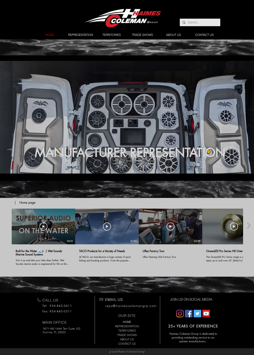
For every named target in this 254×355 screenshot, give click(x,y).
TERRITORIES (127, 330)
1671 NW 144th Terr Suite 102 (61, 328)
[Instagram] (180, 313)
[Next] (232, 117)
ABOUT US (127, 339)
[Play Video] (43, 226)
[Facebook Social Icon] (188, 313)
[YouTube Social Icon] (206, 313)
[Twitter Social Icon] (197, 313)
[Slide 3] (127, 164)
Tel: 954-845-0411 (57, 306)
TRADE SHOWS (127, 335)
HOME (127, 322)
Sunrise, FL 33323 (54, 332)
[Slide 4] (123, 163)
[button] (25, 202)
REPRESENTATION (127, 326)
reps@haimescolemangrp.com (131, 306)
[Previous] (21, 117)
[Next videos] (248, 226)
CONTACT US (127, 343)
